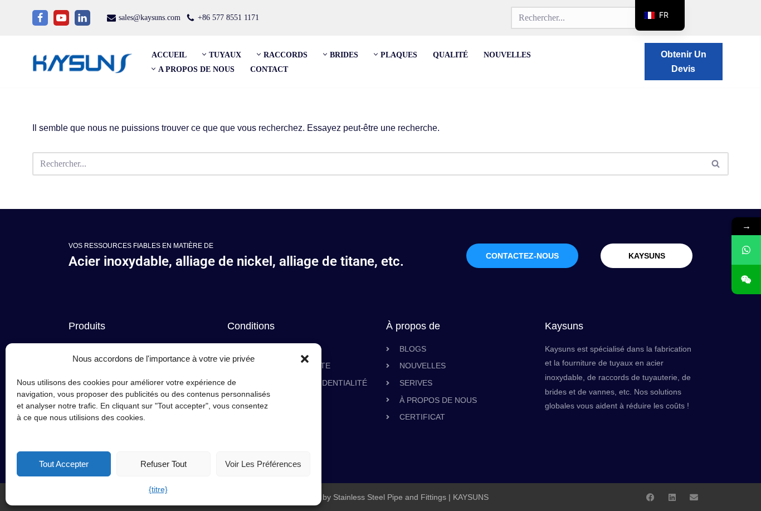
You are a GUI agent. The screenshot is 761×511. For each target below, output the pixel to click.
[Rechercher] (716, 164)
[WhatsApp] (746, 250)
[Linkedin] (82, 18)
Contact (269, 69)
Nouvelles (507, 54)
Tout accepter (64, 464)
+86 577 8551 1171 (228, 17)
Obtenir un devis (683, 62)
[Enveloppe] (694, 497)
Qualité (450, 54)
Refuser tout (163, 464)
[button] (304, 358)
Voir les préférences (263, 464)
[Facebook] (40, 18)
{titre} (158, 489)
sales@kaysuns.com (150, 17)
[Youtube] (61, 18)
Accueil (169, 54)
